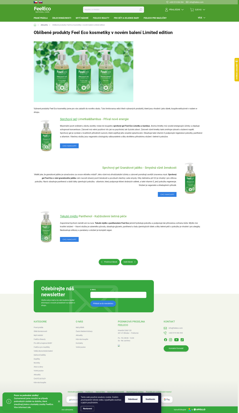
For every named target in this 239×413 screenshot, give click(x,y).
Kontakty (79, 343)
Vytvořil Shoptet (180, 410)
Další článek (128, 262)
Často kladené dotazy (84, 331)
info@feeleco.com (176, 328)
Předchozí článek (110, 262)
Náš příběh (80, 327)
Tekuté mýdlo (69, 216)
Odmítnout (132, 399)
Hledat (140, 10)
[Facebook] (165, 339)
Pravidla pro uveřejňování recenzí (158, 392)
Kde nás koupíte (82, 339)
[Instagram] (170, 339)
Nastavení (87, 408)
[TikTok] (182, 339)
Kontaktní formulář (176, 348)
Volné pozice (81, 347)
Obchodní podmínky (75, 392)
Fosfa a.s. (89, 392)
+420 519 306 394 (176, 333)
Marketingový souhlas (135, 392)
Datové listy (100, 392)
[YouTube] (176, 339)
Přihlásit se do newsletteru (103, 303)
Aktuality (79, 335)
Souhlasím (150, 399)
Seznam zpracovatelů (115, 392)
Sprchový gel (68, 119)
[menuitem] (42, 18)
